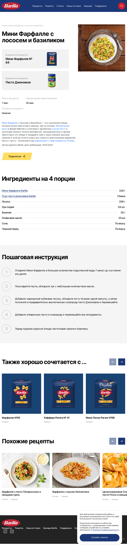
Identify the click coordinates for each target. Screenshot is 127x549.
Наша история (74, 6)
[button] (112, 361)
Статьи (60, 6)
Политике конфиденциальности (105, 530)
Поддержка (100, 6)
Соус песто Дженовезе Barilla (19, 196)
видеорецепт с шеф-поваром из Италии (54, 140)
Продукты (37, 6)
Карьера (88, 6)
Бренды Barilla (50, 528)
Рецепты (49, 6)
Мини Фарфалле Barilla (15, 190)
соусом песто (58, 129)
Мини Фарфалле (10, 123)
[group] (21, 398)
